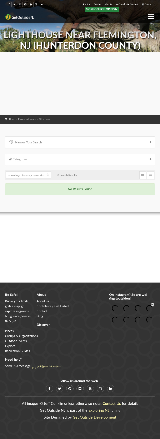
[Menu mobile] (151, 15)
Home (12, 119)
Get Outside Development (94, 417)
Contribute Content (128, 4)
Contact (148, 4)
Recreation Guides (17, 351)
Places (9, 331)
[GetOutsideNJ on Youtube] (31, 4)
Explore (10, 346)
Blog (40, 316)
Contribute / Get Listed (53, 306)
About (108, 4)
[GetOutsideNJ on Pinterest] (20, 4)
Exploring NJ (99, 411)
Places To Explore (27, 119)
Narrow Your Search (28, 142)
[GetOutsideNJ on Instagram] (36, 4)
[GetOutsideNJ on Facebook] (9, 4)
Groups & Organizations (21, 336)
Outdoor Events (16, 341)
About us (43, 301)
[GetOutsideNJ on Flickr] (25, 4)
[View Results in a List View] (142, 175)
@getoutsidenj (120, 298)
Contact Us (111, 404)
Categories (20, 159)
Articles (97, 4)
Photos (86, 4)
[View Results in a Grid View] (150, 175)
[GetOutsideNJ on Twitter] (14, 4)
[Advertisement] (80, 83)
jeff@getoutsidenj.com (50, 366)
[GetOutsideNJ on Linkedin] (41, 4)
